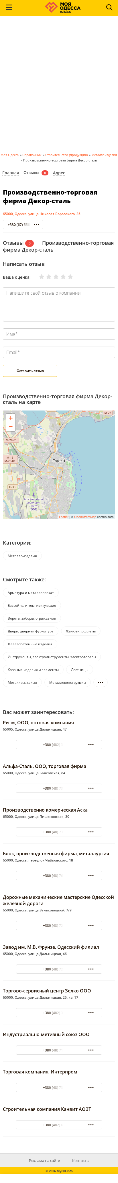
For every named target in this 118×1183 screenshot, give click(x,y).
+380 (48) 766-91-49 (59, 875)
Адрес (59, 173)
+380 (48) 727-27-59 (59, 925)
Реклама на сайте (44, 1160)
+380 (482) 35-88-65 (59, 744)
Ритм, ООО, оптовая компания (38, 722)
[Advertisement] (59, 86)
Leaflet (63, 516)
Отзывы (31, 172)
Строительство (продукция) (66, 155)
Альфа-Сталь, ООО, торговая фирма (44, 766)
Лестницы (79, 669)
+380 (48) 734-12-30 (59, 1087)
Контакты (80, 1160)
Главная (10, 173)
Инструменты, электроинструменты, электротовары (52, 656)
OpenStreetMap (85, 516)
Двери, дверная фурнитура (31, 631)
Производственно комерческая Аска (45, 810)
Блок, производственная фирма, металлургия (56, 853)
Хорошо (59, 277)
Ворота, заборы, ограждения (32, 618)
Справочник (32, 155)
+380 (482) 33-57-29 (59, 1012)
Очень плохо (38, 277)
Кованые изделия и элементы (33, 669)
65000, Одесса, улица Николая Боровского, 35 (41, 213)
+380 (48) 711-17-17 (59, 1050)
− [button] (11, 426)
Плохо (45, 277)
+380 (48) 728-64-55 (59, 969)
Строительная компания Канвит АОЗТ (47, 1109)
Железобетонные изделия (30, 644)
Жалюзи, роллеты (81, 631)
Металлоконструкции (67, 682)
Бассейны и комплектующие (32, 605)
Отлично (66, 277)
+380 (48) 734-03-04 (59, 788)
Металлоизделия (104, 155)
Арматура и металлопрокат (31, 592)
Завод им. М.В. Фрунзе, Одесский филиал (51, 947)
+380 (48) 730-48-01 (59, 832)
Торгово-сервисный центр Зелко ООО (47, 991)
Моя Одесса (10, 155)
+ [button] (11, 418)
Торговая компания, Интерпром (40, 1072)
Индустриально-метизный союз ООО (46, 1034)
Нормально (52, 277)
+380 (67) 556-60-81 (24, 224)
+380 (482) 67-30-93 (59, 1125)
